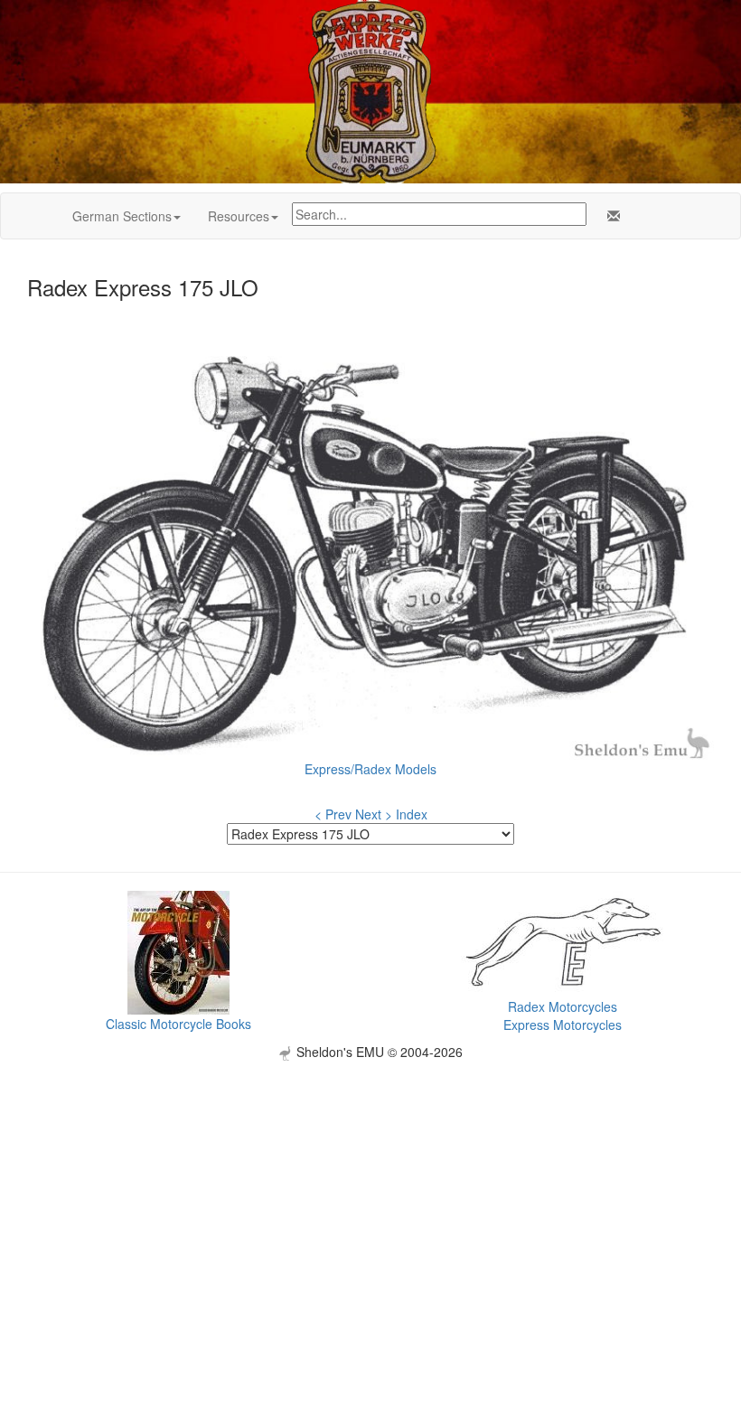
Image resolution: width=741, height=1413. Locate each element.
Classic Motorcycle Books (178, 1024)
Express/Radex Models (370, 769)
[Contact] (609, 216)
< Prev (333, 814)
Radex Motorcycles (562, 1006)
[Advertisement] (370, 1187)
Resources (238, 216)
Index (411, 814)
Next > (373, 814)
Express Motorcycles (562, 1024)
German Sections (122, 216)
